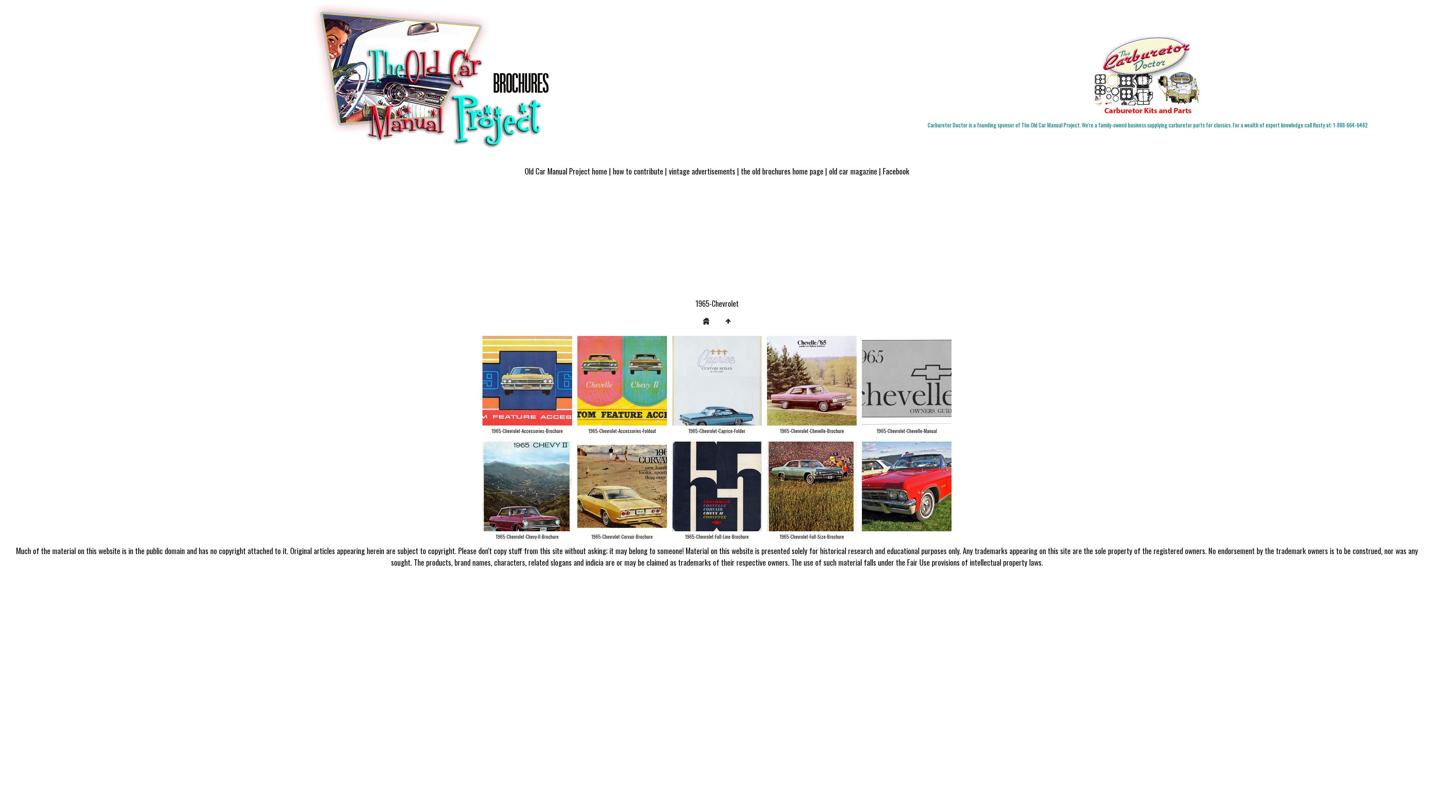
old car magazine (853, 171)
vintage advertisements (702, 171)
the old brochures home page (782, 171)
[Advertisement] (717, 241)
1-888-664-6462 (1350, 125)
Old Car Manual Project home (566, 171)
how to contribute (638, 171)
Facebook (896, 171)
